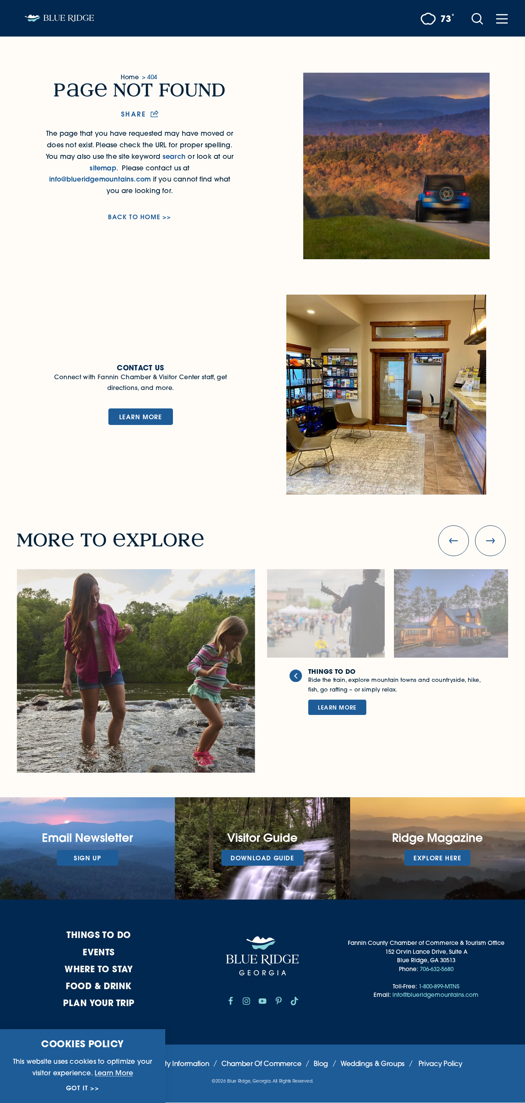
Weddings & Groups (373, 1063)
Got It (77, 1088)
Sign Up (87, 858)
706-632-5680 (437, 969)
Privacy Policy (440, 1063)
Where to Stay (99, 969)
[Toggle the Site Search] (477, 18)
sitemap (103, 167)
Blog (321, 1063)
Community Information (171, 1063)
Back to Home (134, 216)
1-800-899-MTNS (439, 986)
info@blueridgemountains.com (100, 179)
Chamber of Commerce (261, 1063)
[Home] (59, 18)
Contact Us (140, 367)
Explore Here (437, 858)
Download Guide (262, 858)
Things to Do (98, 934)
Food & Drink (98, 985)
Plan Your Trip (98, 1002)
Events (99, 952)
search (174, 156)
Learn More (140, 417)
